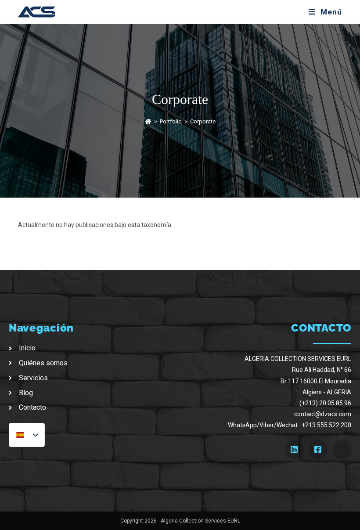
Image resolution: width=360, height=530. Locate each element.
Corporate (203, 121)
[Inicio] (148, 121)
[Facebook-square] (318, 449)
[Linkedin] (293, 449)
